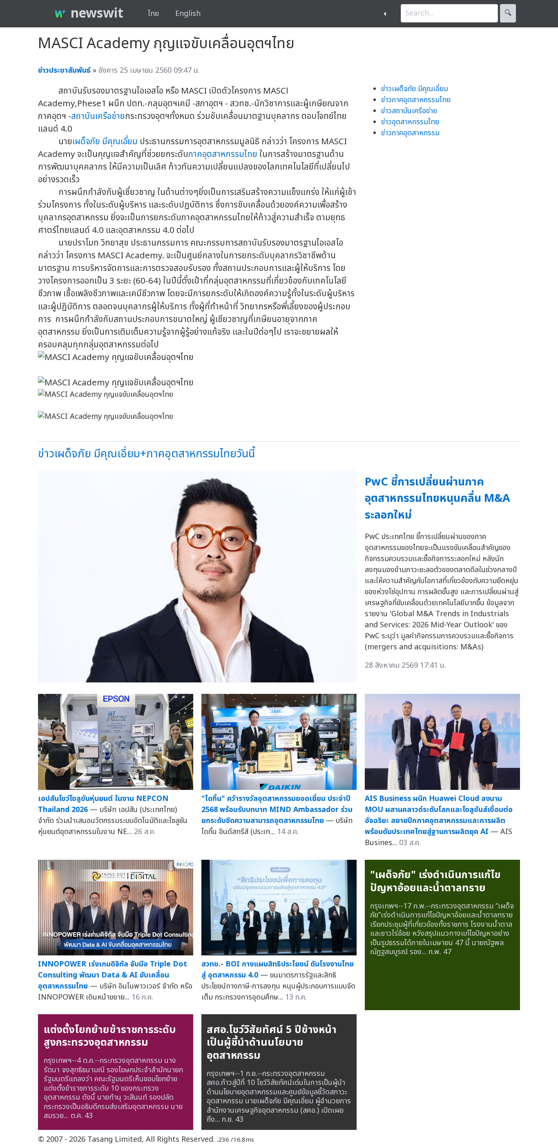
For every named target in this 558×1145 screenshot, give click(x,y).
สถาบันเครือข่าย (98, 116)
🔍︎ (507, 13)
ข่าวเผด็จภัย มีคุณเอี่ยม (414, 88)
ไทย (153, 13)
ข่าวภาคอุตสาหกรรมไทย (416, 99)
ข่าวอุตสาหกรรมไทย (410, 121)
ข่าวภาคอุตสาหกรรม (410, 133)
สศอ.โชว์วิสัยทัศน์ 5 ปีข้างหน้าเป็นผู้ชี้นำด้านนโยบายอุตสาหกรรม (272, 1042)
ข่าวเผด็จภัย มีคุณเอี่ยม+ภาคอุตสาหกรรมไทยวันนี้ (146, 453)
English (188, 13)
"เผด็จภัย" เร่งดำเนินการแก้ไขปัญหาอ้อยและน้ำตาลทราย (435, 881)
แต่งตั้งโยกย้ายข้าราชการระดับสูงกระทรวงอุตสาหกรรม (110, 1036)
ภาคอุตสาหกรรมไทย (222, 154)
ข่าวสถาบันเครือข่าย (409, 110)
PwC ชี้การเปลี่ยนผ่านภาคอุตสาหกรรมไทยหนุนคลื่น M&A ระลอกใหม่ (437, 498)
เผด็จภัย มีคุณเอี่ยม (105, 141)
